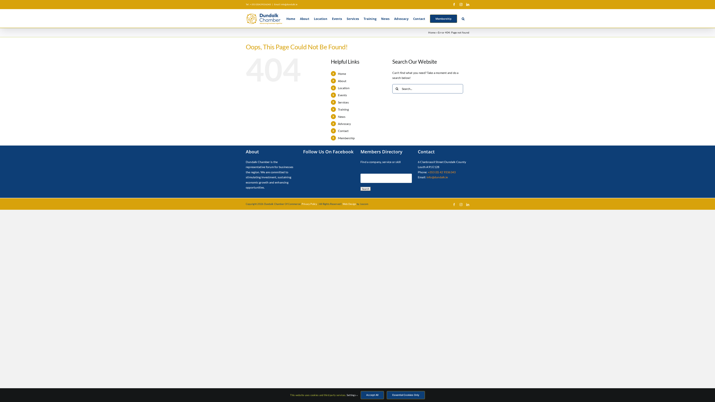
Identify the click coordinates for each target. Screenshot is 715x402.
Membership (346, 138)
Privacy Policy (309, 203)
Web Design (349, 203)
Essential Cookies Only (405, 394)
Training (343, 109)
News (341, 116)
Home (432, 32)
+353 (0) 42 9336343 (442, 172)
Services (343, 102)
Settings (351, 395)
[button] (463, 18)
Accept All (372, 394)
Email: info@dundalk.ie (285, 4)
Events (342, 95)
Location (343, 88)
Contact (343, 131)
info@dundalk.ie (437, 177)
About (342, 81)
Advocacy (344, 123)
